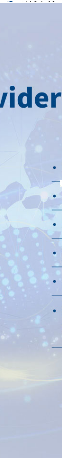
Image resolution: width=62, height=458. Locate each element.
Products (31, 1)
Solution (35, 1)
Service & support (41, 1)
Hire (45, 1)
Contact (49, 1)
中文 (54, 1)
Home (23, 1)
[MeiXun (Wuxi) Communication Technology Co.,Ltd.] (10, 1)
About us (27, 1)
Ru (53, 1)
